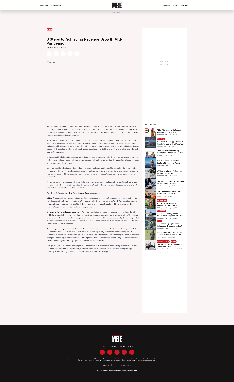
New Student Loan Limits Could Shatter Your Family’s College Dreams (169, 194)
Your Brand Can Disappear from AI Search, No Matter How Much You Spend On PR (170, 144)
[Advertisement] (165, 45)
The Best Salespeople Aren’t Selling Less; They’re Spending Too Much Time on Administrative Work (170, 226)
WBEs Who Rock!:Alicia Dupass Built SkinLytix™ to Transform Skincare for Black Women (169, 132)
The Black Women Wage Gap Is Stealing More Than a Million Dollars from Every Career (170, 153)
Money (49, 29)
